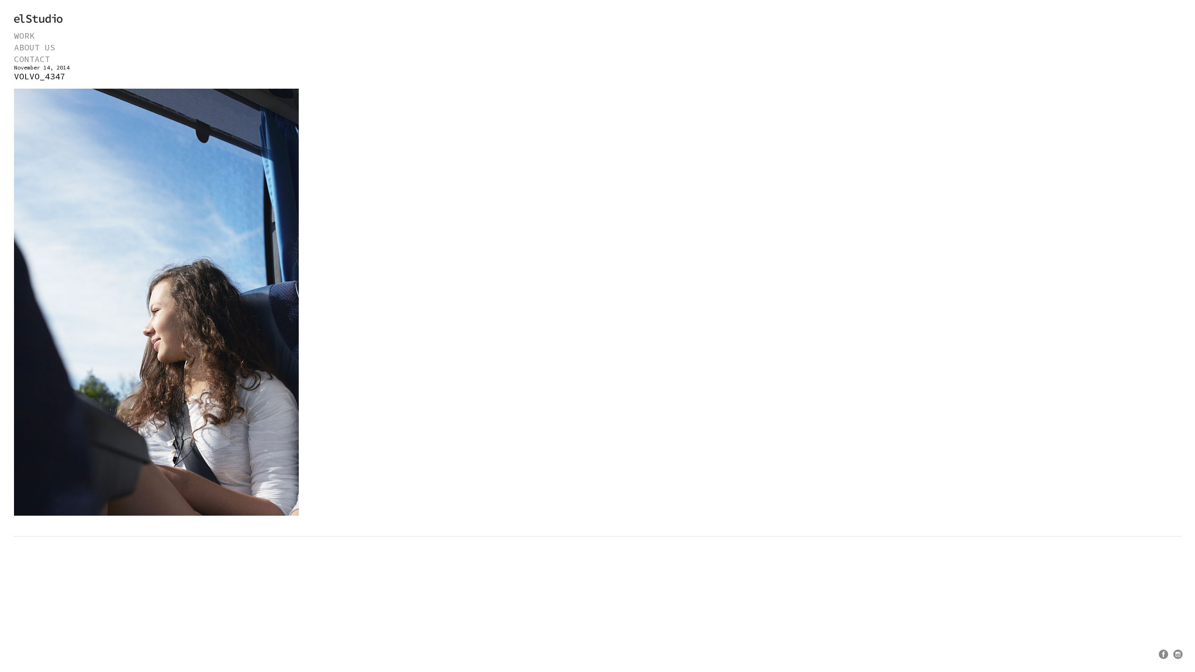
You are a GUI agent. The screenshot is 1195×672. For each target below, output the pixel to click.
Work (24, 35)
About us (34, 47)
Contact (32, 59)
